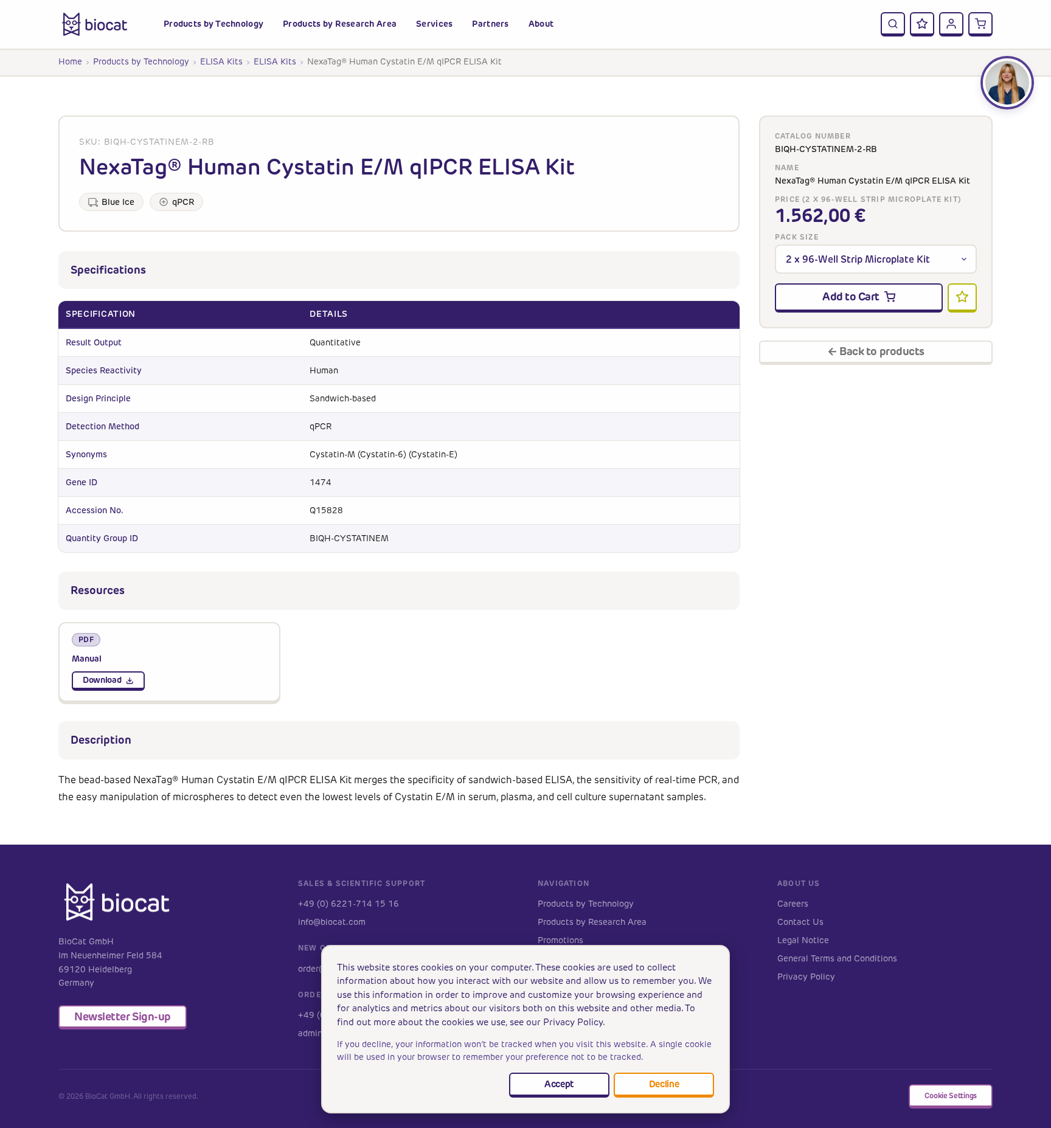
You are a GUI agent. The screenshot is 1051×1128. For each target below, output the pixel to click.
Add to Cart (850, 296)
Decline (664, 1084)
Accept (559, 1084)
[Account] (951, 24)
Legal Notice (803, 940)
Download (102, 679)
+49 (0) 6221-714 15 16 (348, 904)
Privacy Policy (806, 977)
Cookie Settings (950, 1095)
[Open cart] (980, 24)
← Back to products (875, 351)
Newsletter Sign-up (122, 1016)
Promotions (560, 940)
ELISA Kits (221, 62)
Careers (792, 904)
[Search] (893, 24)
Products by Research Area (592, 922)
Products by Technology (141, 62)
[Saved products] (922, 24)
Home (70, 62)
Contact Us (800, 922)
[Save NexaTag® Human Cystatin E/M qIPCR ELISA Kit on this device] (962, 298)
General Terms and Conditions (837, 958)
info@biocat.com (332, 922)
